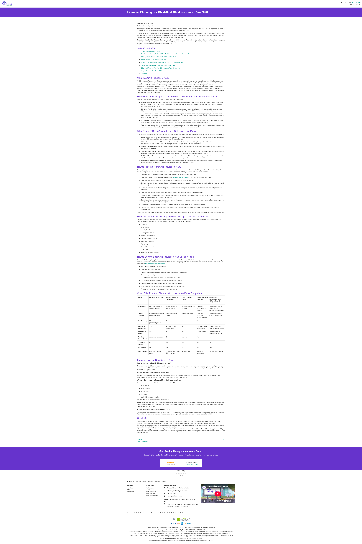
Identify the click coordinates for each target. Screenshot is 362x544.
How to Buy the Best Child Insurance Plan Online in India (158, 65)
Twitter (144, 481)
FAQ (128, 490)
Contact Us (130, 492)
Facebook (138, 481)
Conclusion (144, 74)
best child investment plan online (155, 264)
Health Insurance (151, 492)
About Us (130, 488)
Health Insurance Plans (153, 495)
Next (223, 439)
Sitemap (212, 527)
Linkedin (163, 481)
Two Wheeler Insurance (153, 490)
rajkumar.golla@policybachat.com (177, 491)
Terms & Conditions (165, 527)
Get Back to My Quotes (192, 464)
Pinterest (150, 481)
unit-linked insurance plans (180, 177)
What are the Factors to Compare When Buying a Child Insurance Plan (162, 62)
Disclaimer (206, 527)
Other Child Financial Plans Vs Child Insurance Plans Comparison (160, 68)
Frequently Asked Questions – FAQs (152, 71)
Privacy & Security (152, 527)
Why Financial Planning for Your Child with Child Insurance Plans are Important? (165, 54)
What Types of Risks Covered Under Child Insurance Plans (158, 57)
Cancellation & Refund (195, 527)
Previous (139, 439)
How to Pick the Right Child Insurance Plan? (154, 59)
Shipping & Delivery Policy (179, 527)
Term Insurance (150, 493)
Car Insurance (150, 488)
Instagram (157, 481)
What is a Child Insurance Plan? (150, 51)
